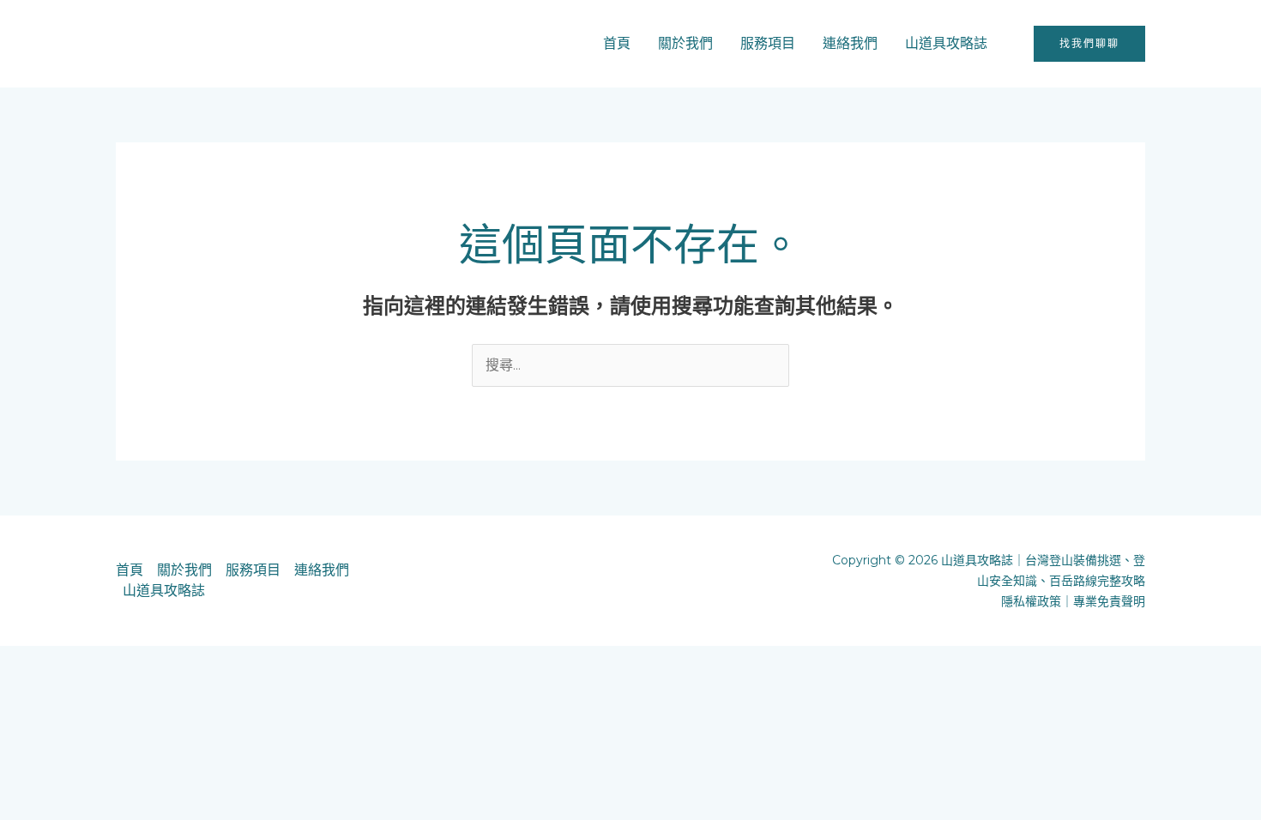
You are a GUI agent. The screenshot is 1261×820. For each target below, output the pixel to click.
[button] (1089, 44)
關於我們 (685, 43)
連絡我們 (850, 43)
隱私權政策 (1031, 601)
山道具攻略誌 (946, 43)
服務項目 (767, 43)
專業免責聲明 (1109, 601)
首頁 (616, 43)
